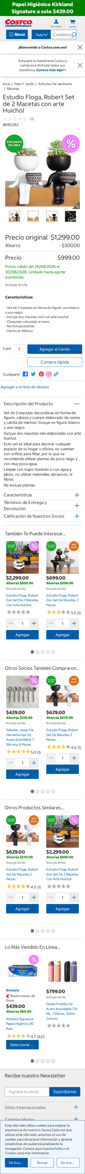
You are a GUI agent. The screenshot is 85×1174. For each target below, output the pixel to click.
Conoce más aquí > (51, 70)
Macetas (13, 88)
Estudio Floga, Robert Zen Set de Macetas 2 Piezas (62, 600)
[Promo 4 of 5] (48, 652)
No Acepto (69, 1163)
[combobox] (41, 34)
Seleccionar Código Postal (24, 1044)
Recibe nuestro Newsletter (35, 1075)
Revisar (42, 1163)
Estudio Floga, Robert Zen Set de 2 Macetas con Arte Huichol (22, 600)
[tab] (42, 1107)
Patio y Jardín (24, 84)
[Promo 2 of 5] (37, 652)
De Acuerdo (18, 1163)
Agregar (22, 634)
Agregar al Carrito (54, 349)
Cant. (7, 348)
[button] (74, 34)
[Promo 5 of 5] (53, 652)
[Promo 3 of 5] (42, 652)
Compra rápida (55, 362)
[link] (25, 374)
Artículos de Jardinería (55, 84)
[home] (19, 23)
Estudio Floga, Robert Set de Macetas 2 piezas (62, 735)
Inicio (6, 84)
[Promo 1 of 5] (32, 652)
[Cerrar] (80, 47)
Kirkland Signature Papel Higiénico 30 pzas (20, 1024)
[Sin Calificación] (16, 119)
